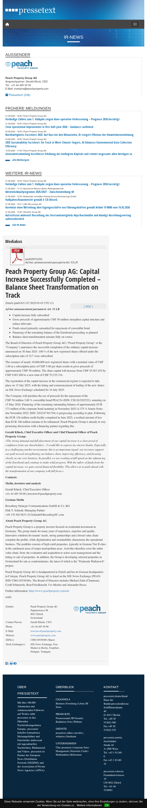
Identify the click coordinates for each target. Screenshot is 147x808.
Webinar (78, 721)
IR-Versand (76, 718)
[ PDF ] (88, 306)
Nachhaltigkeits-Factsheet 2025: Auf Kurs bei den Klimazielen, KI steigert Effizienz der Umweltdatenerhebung (69, 135)
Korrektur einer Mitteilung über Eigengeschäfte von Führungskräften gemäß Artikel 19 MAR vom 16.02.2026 (67, 207)
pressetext (61, 732)
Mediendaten (62, 754)
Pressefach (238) (19, 95)
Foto (69, 721)
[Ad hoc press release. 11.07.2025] (17, 256)
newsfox (78, 732)
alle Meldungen (20, 160)
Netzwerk (75, 751)
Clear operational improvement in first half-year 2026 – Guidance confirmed (49, 127)
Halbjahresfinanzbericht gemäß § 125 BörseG (31, 200)
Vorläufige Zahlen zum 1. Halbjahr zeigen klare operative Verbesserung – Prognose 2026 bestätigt (62, 119)
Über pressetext (63, 747)
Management (62, 751)
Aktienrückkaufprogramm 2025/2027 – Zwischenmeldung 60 (39, 192)
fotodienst (71, 736)
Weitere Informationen (89, 805)
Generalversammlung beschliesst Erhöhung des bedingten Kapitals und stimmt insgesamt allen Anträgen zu (68, 154)
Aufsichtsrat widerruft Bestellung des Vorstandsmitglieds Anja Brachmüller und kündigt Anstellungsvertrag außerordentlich (68, 217)
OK (107, 805)
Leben (81, 703)
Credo (84, 751)
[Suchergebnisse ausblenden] (15, 663)
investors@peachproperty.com (45, 631)
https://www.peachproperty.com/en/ (49, 591)
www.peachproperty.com (43, 635)
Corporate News (81, 747)
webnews (60, 736)
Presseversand (63, 718)
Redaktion (61, 721)
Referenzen (76, 754)
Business (60, 703)
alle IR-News (19, 225)
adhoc (70, 732)
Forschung (71, 703)
